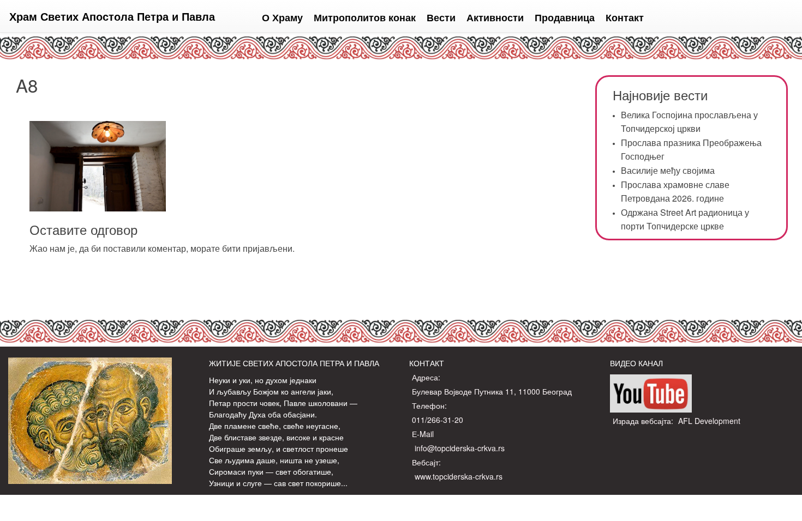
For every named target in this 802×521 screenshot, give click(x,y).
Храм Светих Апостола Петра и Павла (112, 16)
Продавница (565, 17)
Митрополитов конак (365, 17)
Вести (441, 17)
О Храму (282, 17)
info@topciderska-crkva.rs (460, 448)
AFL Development (709, 420)
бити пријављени (257, 248)
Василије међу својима (668, 170)
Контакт (625, 17)
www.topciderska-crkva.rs (458, 476)
